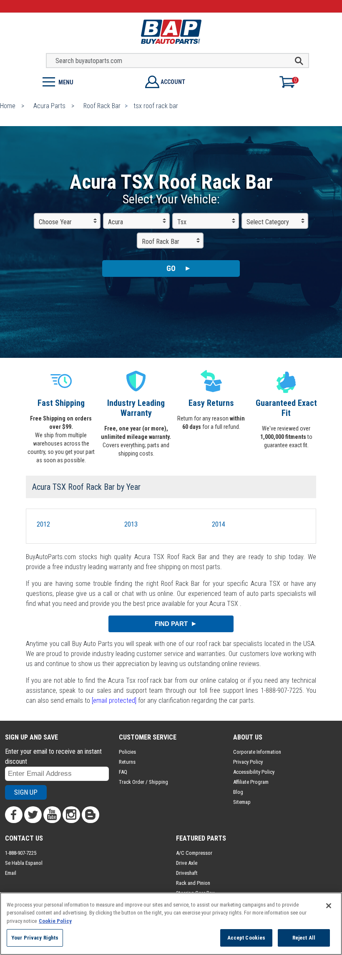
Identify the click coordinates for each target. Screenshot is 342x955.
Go (171, 268)
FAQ (123, 772)
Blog (238, 792)
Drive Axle (186, 863)
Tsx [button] (181, 222)
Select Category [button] (267, 222)
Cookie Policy (55, 921)
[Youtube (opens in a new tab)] (52, 814)
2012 (43, 524)
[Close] (328, 906)
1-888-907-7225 (20, 853)
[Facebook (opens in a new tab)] (14, 814)
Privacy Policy (248, 762)
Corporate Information (257, 752)
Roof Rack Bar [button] (160, 242)
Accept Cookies (246, 938)
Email (10, 873)
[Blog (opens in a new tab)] (90, 814)
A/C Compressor (194, 853)
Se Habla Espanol (24, 863)
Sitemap (242, 802)
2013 (131, 524)
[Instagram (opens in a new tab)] (71, 814)
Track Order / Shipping (143, 782)
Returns (127, 762)
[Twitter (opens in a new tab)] (33, 814)
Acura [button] (115, 222)
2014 (218, 524)
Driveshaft (187, 873)
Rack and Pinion (193, 883)
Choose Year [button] (55, 222)
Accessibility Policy (253, 772)
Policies (127, 752)
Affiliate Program (251, 782)
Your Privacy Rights (34, 938)
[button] (85, 81)
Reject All (303, 938)
